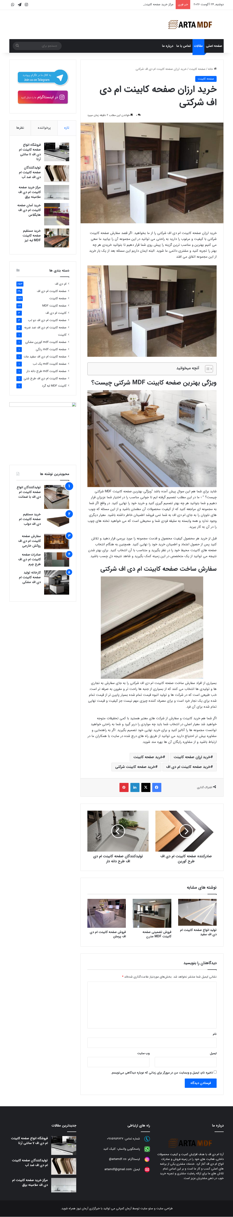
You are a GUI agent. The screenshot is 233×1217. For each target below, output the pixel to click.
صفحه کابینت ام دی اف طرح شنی (45, 378)
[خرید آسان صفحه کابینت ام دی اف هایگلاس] (56, 214)
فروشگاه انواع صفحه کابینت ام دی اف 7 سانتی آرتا (30, 152)
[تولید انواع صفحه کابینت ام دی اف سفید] (197, 912)
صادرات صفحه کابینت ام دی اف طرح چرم (29, 559)
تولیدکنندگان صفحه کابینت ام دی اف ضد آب (30, 172)
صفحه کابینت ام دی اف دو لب (47, 320)
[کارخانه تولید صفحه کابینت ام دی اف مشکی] (56, 582)
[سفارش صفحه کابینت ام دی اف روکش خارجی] (56, 541)
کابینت (62, 334)
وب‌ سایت (143, 1053)
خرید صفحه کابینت (148, 757)
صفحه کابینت (197, 69)
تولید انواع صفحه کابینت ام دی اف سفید (198, 932)
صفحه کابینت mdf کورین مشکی (45, 342)
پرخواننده (44, 128)
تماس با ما (183, 45)
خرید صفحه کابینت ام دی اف (188, 767)
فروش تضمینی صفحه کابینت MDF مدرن (156, 934)
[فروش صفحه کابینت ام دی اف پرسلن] (106, 913)
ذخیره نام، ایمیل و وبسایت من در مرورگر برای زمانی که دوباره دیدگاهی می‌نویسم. (162, 1072)
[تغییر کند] (190, 24)
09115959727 (115, 1139)
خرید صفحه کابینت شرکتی (135, 767)
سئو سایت (146, 1208)
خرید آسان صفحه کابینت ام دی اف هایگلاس (29, 210)
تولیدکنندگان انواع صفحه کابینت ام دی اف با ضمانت (29, 492)
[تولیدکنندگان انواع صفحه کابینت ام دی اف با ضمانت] (56, 497)
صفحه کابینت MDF (54, 305)
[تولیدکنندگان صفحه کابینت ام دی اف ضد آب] (56, 173)
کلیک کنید (109, 1149)
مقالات (198, 45)
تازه (66, 128)
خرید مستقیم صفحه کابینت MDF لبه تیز (32, 235)
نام (215, 1034)
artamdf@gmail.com (118, 1169)
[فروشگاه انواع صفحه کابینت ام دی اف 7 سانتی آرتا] (56, 152)
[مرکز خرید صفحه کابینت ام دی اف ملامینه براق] (56, 192)
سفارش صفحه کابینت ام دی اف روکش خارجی (29, 541)
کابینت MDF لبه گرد (54, 385)
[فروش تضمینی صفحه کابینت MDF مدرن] (152, 913)
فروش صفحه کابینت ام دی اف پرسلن (108, 934)
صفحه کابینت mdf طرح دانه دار (46, 371)
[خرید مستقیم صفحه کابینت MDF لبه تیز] (56, 238)
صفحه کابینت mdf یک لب (49, 364)
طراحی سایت (164, 1208)
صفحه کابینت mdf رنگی (51, 349)
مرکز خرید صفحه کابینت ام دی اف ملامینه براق (145, 4)
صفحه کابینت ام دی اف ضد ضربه (45, 327)
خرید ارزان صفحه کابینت (192, 757)
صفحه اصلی (214, 45)
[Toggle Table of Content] (207, 369)
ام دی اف (60, 284)
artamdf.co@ (118, 1159)
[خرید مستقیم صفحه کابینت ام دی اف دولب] (56, 521)
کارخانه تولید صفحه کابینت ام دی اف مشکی (30, 577)
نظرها (20, 128)
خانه (211, 69)
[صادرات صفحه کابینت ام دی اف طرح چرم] (56, 559)
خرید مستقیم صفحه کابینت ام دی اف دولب (30, 519)
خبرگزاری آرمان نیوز (88, 1208)
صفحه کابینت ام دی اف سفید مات (45, 356)
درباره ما (167, 45)
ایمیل (213, 1053)
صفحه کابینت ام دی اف (51, 291)
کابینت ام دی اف (56, 313)
